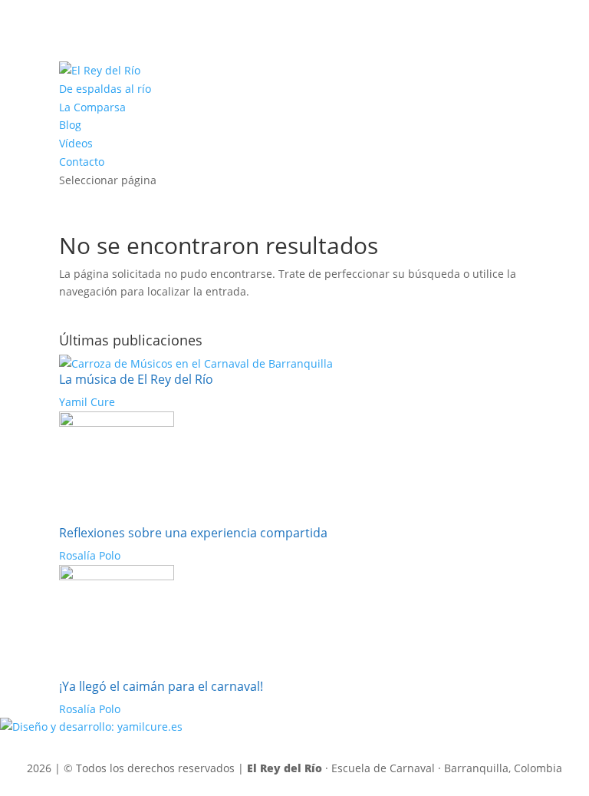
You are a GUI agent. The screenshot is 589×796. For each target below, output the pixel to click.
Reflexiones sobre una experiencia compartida (193, 532)
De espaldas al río (105, 88)
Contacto (81, 161)
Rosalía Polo (89, 555)
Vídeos (76, 143)
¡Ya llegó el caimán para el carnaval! (161, 686)
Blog (70, 124)
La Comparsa (92, 107)
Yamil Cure (87, 402)
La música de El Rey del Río (136, 379)
